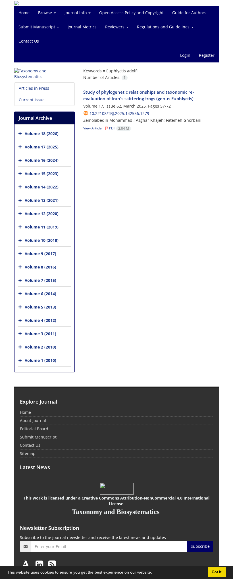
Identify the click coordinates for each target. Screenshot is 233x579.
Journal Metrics (82, 27)
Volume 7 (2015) (40, 280)
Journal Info (76, 12)
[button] (154, 573)
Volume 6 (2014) (40, 293)
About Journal (33, 420)
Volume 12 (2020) (42, 213)
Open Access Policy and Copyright (131, 12)
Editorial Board (34, 428)
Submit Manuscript (37, 27)
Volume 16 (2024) (42, 160)
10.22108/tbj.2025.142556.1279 (119, 113)
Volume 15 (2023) (42, 173)
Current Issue (32, 99)
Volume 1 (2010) (40, 360)
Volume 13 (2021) (42, 200)
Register (207, 55)
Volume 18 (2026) (42, 133)
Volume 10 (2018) (42, 240)
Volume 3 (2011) (40, 333)
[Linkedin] (40, 564)
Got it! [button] (217, 572)
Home (24, 12)
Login (185, 55)
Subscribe (200, 546)
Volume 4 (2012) (40, 320)
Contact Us (28, 41)
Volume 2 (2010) (40, 347)
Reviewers (115, 27)
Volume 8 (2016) (40, 267)
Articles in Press (34, 88)
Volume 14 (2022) (42, 187)
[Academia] (27, 564)
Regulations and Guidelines (164, 27)
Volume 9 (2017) (40, 253)
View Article (92, 128)
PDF (118, 128)
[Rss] (52, 564)
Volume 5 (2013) (40, 307)
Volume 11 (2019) (42, 227)
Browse (45, 12)
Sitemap (28, 453)
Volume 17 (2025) (42, 147)
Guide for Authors (189, 12)
